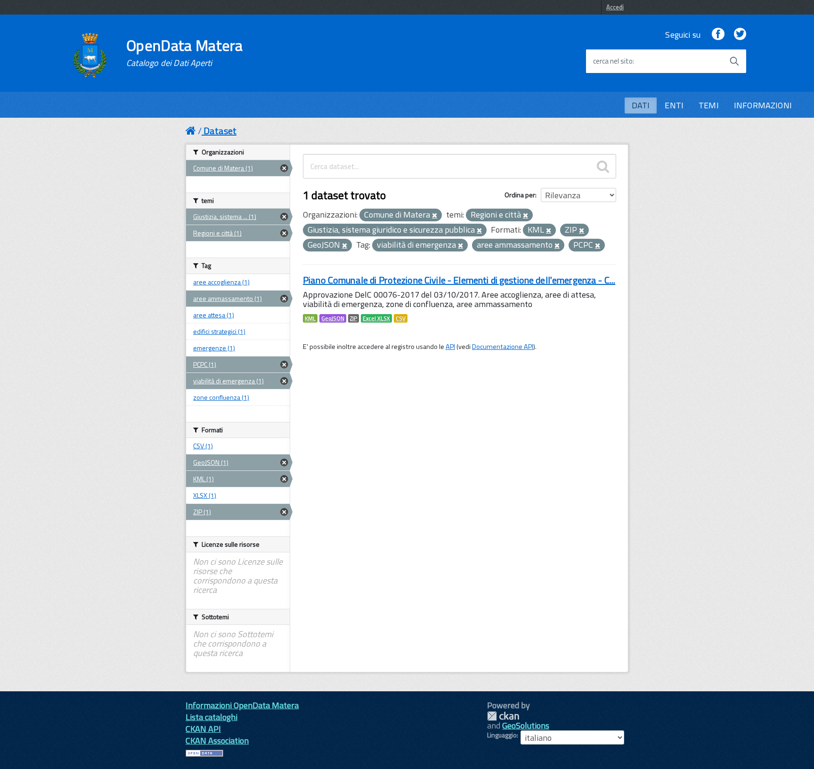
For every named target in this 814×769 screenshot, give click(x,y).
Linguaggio (502, 735)
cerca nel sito (613, 61)
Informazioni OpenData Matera (242, 705)
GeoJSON (332, 318)
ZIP (353, 318)
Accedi (615, 7)
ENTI (674, 105)
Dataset (220, 130)
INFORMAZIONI (763, 105)
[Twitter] (740, 34)
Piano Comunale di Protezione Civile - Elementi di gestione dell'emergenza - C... (459, 280)
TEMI (709, 105)
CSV (401, 318)
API (450, 346)
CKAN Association (217, 740)
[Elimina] (434, 215)
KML (310, 318)
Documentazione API (502, 346)
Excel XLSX (376, 318)
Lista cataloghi (211, 717)
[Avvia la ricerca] (734, 61)
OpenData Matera (184, 53)
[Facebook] (718, 34)
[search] (603, 166)
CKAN (503, 716)
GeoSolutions (525, 725)
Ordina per (520, 195)
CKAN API (203, 728)
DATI (641, 105)
